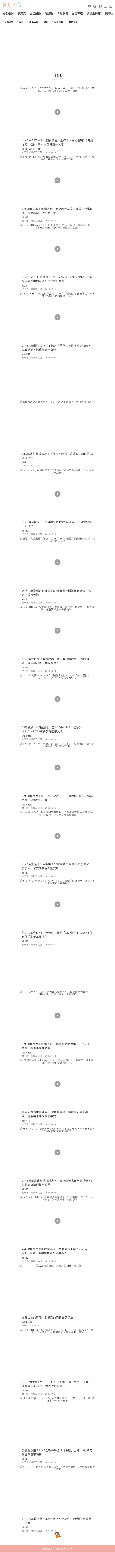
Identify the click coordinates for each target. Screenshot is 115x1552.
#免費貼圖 (27, 735)
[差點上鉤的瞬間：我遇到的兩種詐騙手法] (57, 1289)
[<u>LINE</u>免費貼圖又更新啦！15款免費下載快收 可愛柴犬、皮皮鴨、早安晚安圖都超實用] (57, 836)
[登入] (105, 6)
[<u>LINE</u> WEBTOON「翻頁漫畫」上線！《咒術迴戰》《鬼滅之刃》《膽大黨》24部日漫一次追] (57, 112)
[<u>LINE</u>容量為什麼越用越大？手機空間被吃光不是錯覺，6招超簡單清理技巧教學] (57, 1152)
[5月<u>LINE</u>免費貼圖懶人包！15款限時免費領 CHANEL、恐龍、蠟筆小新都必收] (57, 1015)
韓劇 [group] (46, 21)
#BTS (25, 462)
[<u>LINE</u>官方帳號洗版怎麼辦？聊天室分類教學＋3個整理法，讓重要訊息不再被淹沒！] (57, 631)
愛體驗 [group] (108, 13)
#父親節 (26, 354)
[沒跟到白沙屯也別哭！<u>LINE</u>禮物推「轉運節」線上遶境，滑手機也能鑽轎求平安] (57, 1084)
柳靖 (24, 465)
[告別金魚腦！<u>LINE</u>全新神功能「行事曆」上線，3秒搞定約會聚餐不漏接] (57, 1422)
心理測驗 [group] (8, 21)
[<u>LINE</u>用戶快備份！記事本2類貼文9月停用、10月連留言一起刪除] (57, 494)
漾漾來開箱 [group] (94, 13)
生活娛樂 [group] (35, 13)
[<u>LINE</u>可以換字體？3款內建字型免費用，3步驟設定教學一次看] (57, 1490)
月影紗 (25, 1325)
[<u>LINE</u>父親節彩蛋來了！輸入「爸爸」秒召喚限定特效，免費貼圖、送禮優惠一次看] (57, 317)
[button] (111, 6)
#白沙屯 (26, 1120)
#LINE (25, 217)
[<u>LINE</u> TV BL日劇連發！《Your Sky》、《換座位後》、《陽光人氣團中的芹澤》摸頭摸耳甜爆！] (57, 249)
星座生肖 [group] (33, 21)
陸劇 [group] (21, 21)
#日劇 (25, 285)
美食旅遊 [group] (8, 13)
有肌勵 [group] (48, 13)
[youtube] (89, 6)
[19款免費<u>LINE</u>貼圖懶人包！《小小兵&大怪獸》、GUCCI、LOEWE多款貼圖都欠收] (57, 699)
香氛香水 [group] (73, 21)
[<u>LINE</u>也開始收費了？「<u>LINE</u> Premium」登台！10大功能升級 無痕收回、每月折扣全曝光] (57, 1354)
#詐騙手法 (27, 1321)
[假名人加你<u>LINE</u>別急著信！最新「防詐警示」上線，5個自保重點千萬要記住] (57, 904)
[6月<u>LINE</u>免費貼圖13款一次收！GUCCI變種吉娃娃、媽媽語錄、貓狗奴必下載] (57, 767)
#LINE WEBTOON (31, 148)
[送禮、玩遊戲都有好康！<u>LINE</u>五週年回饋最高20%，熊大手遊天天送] (57, 562)
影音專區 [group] (77, 13)
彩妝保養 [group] (58, 21)
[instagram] (95, 6)
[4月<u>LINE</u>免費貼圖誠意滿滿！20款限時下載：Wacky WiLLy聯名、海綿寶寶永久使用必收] (57, 1221)
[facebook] (100, 6)
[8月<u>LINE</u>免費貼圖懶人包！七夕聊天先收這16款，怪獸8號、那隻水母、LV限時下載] (57, 180)
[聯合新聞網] (4, 4)
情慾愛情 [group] (62, 13)
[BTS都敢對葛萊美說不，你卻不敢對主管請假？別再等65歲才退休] (57, 425)
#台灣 (25, 599)
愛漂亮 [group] (21, 13)
